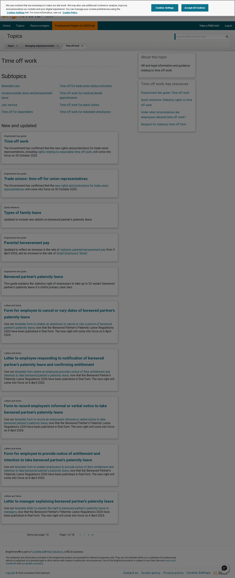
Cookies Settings (16, 12)
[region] (117, 8)
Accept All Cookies (195, 7)
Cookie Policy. (70, 12)
